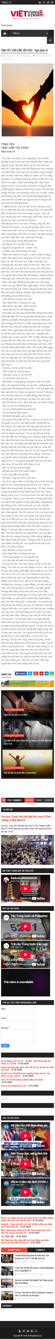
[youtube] (40, 2)
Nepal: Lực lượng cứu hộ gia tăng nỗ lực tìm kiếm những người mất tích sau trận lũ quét (27, 1219)
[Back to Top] (36, 1331)
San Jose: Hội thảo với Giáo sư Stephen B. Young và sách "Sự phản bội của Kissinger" (34, 1294)
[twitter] (48, 2)
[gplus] (52, 2)
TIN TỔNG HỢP (7, 1236)
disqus (39, 800)
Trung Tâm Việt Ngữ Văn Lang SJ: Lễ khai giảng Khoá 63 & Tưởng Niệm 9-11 (34, 1269)
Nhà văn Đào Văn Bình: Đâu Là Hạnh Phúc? (20, 772)
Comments (40, 1250)
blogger (29, 800)
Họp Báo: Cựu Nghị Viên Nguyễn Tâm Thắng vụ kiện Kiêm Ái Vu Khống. (34, 1282)
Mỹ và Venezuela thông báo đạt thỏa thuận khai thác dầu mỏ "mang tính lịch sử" (26, 1231)
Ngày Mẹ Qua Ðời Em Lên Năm (15, 714)
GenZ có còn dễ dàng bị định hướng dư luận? (22, 1079)
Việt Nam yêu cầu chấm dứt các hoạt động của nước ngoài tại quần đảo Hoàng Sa (25, 1241)
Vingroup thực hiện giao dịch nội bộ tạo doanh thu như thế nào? (27, 1068)
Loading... (5, 1098)
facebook (48, 800)
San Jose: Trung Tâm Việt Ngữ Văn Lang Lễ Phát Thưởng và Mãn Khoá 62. (26, 818)
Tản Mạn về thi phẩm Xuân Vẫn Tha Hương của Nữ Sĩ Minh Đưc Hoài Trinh (28, 742)
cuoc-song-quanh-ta (14, 710)
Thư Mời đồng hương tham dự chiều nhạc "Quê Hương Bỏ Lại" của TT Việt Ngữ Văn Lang (32, 1257)
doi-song (8, 58)
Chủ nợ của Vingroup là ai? (13, 1085)
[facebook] (44, 2)
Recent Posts (14, 1250)
